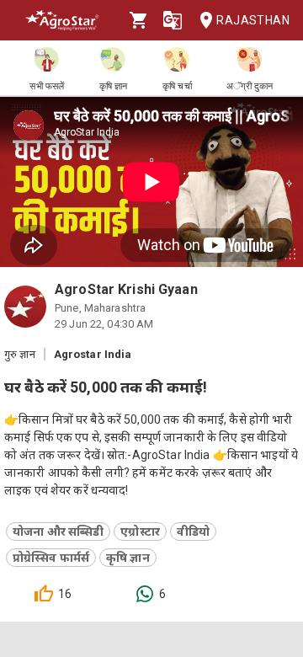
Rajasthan (253, 20)
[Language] (172, 20)
